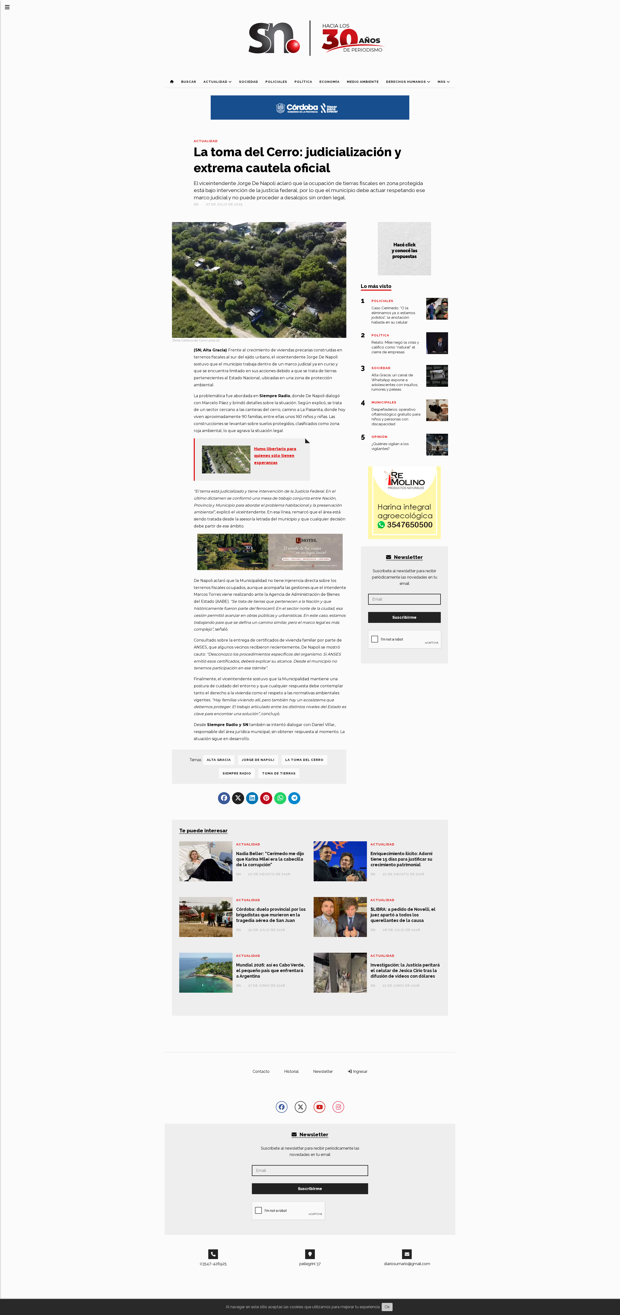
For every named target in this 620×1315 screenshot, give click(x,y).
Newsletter (408, 557)
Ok (387, 1307)
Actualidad (215, 82)
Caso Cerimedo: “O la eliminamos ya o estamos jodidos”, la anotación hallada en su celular (393, 315)
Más (442, 82)
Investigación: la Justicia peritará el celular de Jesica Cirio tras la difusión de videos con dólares (405, 970)
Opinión (380, 437)
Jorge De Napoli (258, 760)
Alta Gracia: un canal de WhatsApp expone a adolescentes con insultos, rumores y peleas (395, 382)
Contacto (261, 1071)
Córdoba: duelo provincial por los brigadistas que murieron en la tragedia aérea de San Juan (271, 915)
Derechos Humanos (406, 82)
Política (303, 82)
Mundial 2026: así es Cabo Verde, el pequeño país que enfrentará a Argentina (270, 970)
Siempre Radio (237, 773)
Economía (329, 82)
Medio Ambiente (363, 82)
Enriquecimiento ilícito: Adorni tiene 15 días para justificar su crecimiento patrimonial (401, 859)
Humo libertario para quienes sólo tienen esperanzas (275, 456)
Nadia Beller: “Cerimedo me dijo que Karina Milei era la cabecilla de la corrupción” (270, 859)
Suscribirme (404, 617)
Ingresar (359, 1071)
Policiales (276, 82)
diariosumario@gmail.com (407, 1263)
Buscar (188, 82)
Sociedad (248, 82)
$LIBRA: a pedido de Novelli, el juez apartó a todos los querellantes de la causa (403, 915)
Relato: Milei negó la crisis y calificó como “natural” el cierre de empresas (395, 347)
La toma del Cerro (304, 760)
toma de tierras (279, 773)
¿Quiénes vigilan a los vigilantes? (390, 446)
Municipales (384, 402)
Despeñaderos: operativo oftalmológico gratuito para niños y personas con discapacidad (396, 416)
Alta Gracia (219, 760)
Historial (291, 1071)
